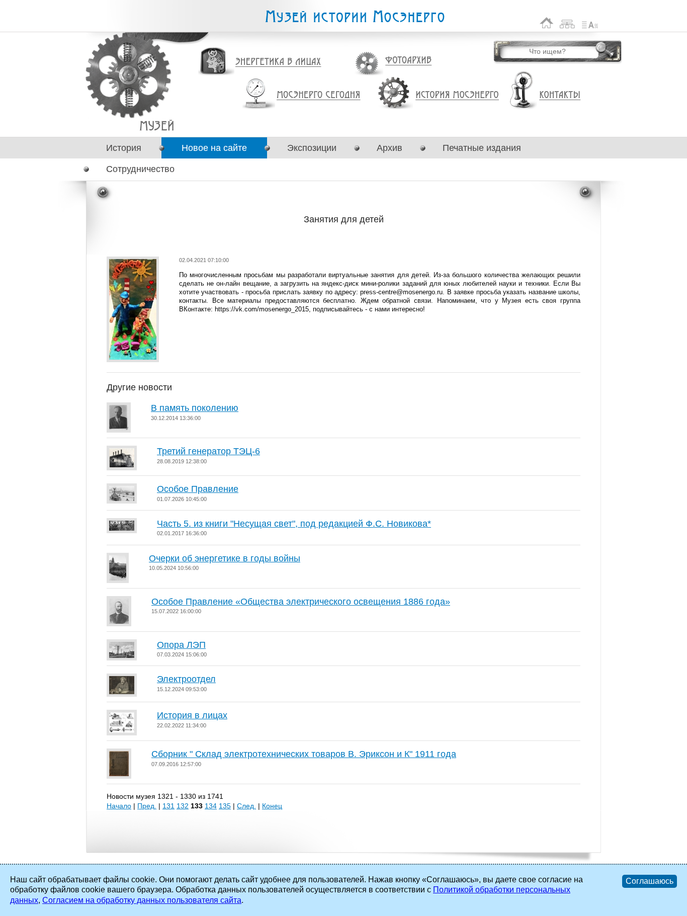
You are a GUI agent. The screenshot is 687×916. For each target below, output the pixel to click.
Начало (119, 806)
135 (225, 806)
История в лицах (192, 715)
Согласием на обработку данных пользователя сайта (141, 900)
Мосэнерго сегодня (318, 95)
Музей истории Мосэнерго (354, 17)
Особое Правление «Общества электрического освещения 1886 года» (300, 602)
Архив (389, 148)
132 (183, 806)
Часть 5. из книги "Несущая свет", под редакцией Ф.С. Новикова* (294, 524)
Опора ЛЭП (181, 645)
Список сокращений (590, 23)
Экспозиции (311, 148)
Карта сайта (567, 23)
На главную (546, 23)
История (123, 148)
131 (168, 806)
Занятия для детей (157, 125)
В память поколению (194, 408)
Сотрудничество (140, 169)
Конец (272, 806)
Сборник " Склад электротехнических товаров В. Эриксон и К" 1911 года (303, 754)
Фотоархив (408, 60)
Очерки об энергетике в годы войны (224, 558)
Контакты (560, 95)
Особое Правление (197, 489)
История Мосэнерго (457, 95)
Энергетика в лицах (278, 62)
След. (246, 806)
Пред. (146, 806)
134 (211, 806)
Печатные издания (482, 148)
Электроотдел (186, 679)
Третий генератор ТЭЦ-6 (208, 451)
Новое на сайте (214, 148)
